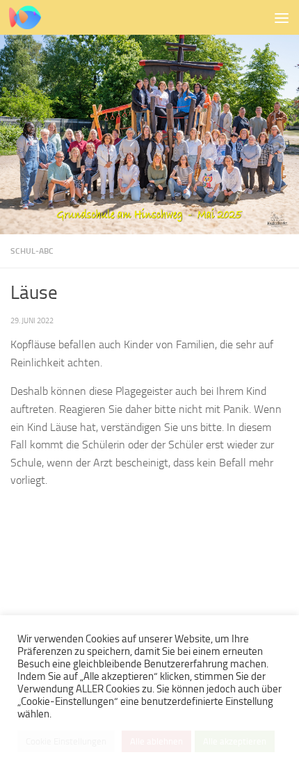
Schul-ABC (32, 250)
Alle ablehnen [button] (156, 741)
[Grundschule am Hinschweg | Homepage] (30, 17)
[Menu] (281, 17)
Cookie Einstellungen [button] (66, 741)
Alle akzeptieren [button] (234, 741)
